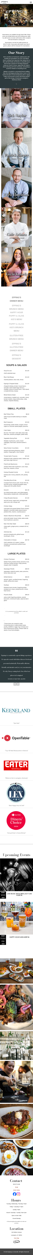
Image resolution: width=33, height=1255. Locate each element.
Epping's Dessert (16, 357)
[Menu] (31, 2)
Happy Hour (16, 312)
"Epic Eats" (16, 723)
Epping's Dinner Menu (16, 299)
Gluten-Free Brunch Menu (16, 337)
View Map (16, 1238)
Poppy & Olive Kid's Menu (16, 317)
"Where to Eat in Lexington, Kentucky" (16, 778)
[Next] (18, 684)
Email (16, 1187)
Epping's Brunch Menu (16, 307)
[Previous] (15, 684)
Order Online (16, 1190)
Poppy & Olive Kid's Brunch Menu (16, 327)
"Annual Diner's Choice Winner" (16, 833)
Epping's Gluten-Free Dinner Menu (16, 347)
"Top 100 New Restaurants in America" (16, 751)
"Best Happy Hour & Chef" (16, 805)
